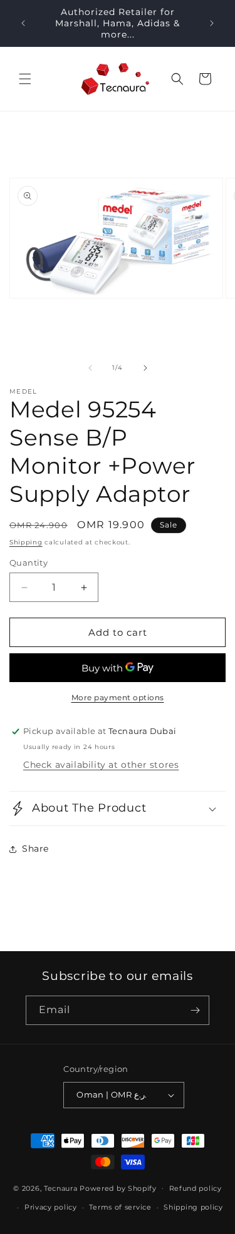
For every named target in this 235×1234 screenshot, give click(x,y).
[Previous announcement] (23, 23)
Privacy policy (50, 1207)
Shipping (26, 542)
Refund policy (195, 1188)
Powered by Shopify (118, 1187)
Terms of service (120, 1207)
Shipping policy (193, 1207)
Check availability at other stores (101, 764)
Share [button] (35, 848)
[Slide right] (145, 368)
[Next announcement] (212, 23)
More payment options (117, 697)
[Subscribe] (195, 1010)
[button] (25, 79)
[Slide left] (90, 368)
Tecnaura (61, 1187)
